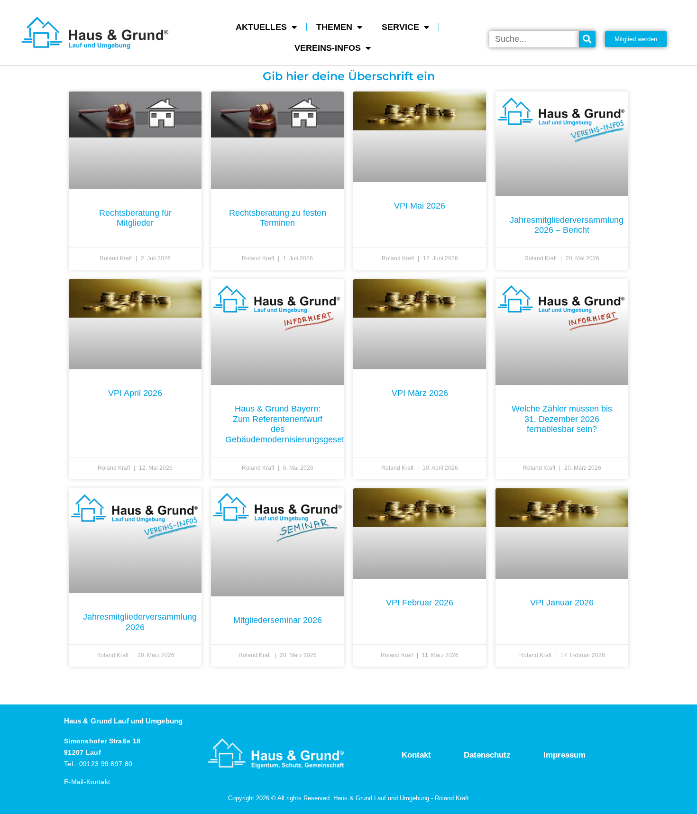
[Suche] (587, 39)
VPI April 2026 (135, 393)
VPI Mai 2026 (419, 205)
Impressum (564, 754)
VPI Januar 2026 (562, 602)
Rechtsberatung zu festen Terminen (277, 218)
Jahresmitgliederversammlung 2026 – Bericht (567, 225)
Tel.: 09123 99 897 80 (98, 764)
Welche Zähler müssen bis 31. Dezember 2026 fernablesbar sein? (562, 419)
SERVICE (400, 27)
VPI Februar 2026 (419, 602)
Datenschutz (487, 754)
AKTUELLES (261, 27)
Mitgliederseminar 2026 (277, 620)
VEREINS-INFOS (327, 48)
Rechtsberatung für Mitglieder (135, 218)
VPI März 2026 (420, 393)
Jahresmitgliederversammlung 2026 (140, 622)
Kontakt (416, 754)
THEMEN (334, 27)
